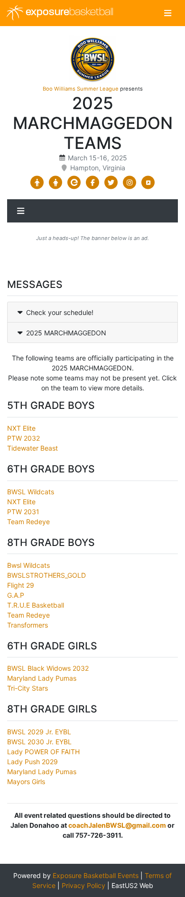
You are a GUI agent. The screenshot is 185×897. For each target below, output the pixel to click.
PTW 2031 (23, 512)
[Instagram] (129, 182)
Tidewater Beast (32, 448)
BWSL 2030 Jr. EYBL (39, 742)
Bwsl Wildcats (28, 565)
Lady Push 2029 (32, 762)
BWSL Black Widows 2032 (48, 668)
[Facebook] (92, 182)
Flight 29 (20, 585)
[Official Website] (148, 182)
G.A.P (15, 595)
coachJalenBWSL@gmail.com (117, 825)
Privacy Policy (83, 885)
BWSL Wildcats (30, 492)
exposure (68, 12)
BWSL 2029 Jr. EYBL (39, 732)
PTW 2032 (23, 438)
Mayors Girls (26, 781)
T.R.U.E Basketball (35, 605)
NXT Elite (21, 428)
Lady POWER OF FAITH (43, 752)
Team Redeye (28, 522)
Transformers (27, 625)
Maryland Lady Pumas (41, 678)
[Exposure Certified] (74, 182)
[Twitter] (111, 182)
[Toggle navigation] (167, 13)
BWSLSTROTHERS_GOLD (46, 575)
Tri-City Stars (27, 688)
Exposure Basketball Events (96, 875)
